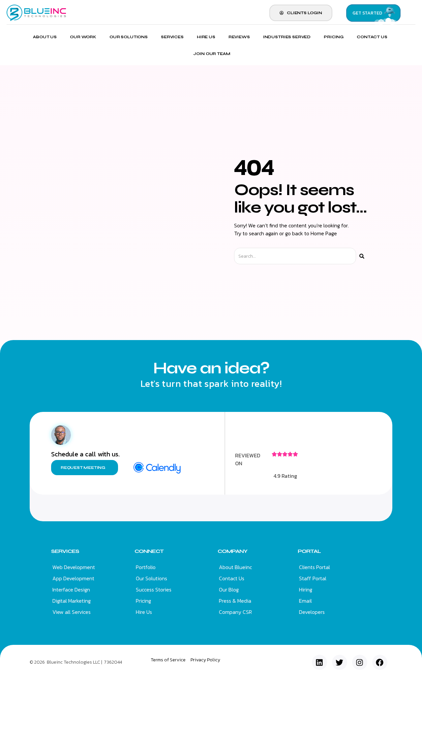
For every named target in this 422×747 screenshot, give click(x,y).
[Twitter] (339, 662)
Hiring (305, 589)
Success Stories (153, 589)
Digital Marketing (71, 601)
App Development (73, 578)
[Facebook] (379, 662)
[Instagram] (359, 662)
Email (305, 601)
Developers (312, 612)
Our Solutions (128, 37)
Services (172, 37)
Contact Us (372, 37)
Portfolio (146, 567)
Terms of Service (168, 659)
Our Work (83, 37)
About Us (45, 37)
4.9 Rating (285, 476)
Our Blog (229, 589)
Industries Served (287, 37)
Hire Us (206, 37)
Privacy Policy (205, 659)
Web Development (73, 567)
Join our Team (211, 54)
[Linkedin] (319, 662)
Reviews (239, 37)
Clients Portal (314, 567)
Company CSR (235, 612)
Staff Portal (312, 578)
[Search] (362, 256)
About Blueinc (235, 567)
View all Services (71, 612)
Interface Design (71, 589)
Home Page (324, 233)
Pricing (334, 37)
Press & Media (235, 601)
